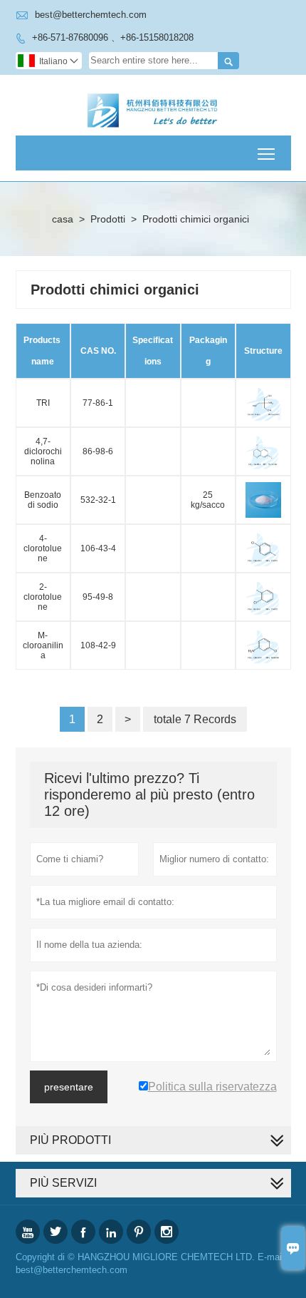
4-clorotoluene (42, 548)
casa (62, 219)
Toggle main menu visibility (266, 153)
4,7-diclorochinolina (43, 451)
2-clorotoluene (42, 597)
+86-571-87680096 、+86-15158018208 (113, 37)
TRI (43, 403)
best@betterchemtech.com (91, 14)
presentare (68, 1087)
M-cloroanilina (43, 645)
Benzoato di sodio (42, 500)
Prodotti (107, 219)
